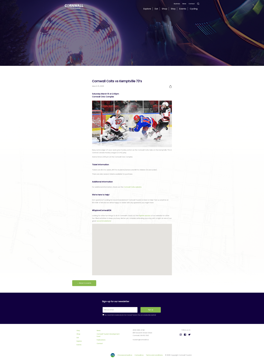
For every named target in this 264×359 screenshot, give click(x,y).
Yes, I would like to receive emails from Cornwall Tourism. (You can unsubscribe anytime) (130, 315)
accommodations (104, 221)
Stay (78, 330)
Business (177, 4)
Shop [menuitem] (164, 8)
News (184, 4)
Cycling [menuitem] (194, 8)
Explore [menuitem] (147, 8)
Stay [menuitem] (173, 8)
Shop (78, 334)
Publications (101, 340)
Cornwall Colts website (132, 187)
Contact (192, 4)
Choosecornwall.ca (125, 355)
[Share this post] (170, 86)
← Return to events (84, 283)
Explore (79, 341)
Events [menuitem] (182, 8)
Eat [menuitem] (156, 8)
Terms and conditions (154, 355)
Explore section (145, 215)
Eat (78, 338)
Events (79, 345)
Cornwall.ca (139, 355)
